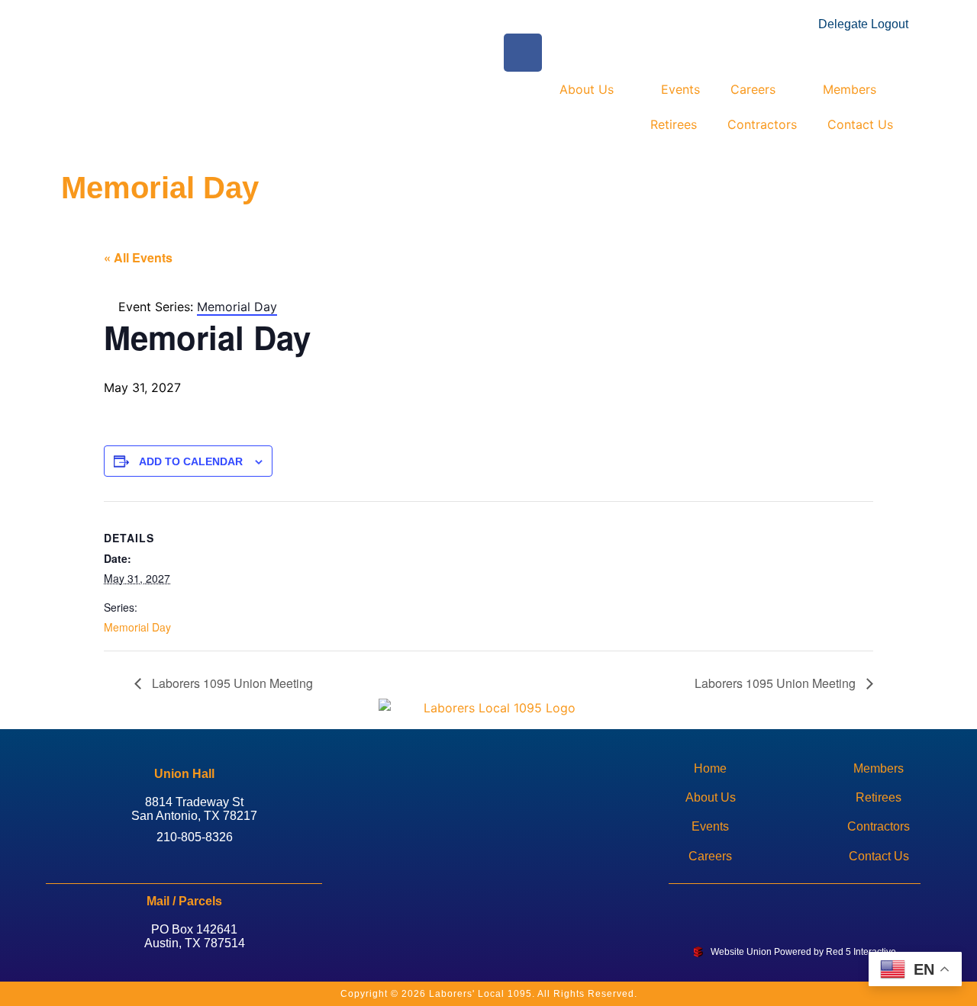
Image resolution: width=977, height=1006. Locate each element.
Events (680, 89)
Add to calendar (191, 461)
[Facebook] (770, 907)
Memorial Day (137, 627)
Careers (752, 89)
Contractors (762, 124)
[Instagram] (820, 907)
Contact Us (860, 124)
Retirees (673, 124)
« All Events (138, 257)
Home (710, 768)
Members (849, 89)
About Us (586, 89)
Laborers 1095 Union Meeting (231, 683)
